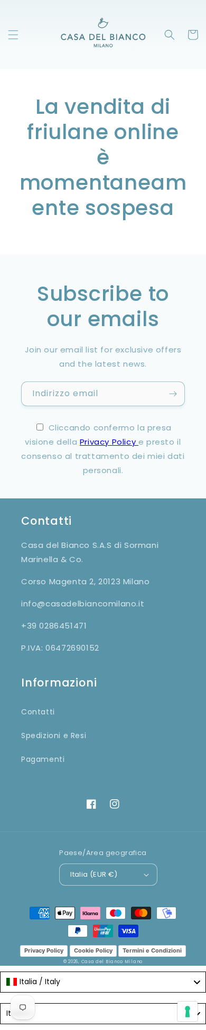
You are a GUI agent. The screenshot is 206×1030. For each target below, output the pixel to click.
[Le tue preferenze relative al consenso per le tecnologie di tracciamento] (187, 1012)
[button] (13, 34)
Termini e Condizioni (152, 950)
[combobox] (103, 982)
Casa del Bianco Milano (112, 961)
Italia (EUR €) (94, 874)
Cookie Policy (93, 950)
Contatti (38, 712)
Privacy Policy (109, 441)
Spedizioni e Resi (53, 735)
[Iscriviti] (172, 393)
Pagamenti (42, 759)
